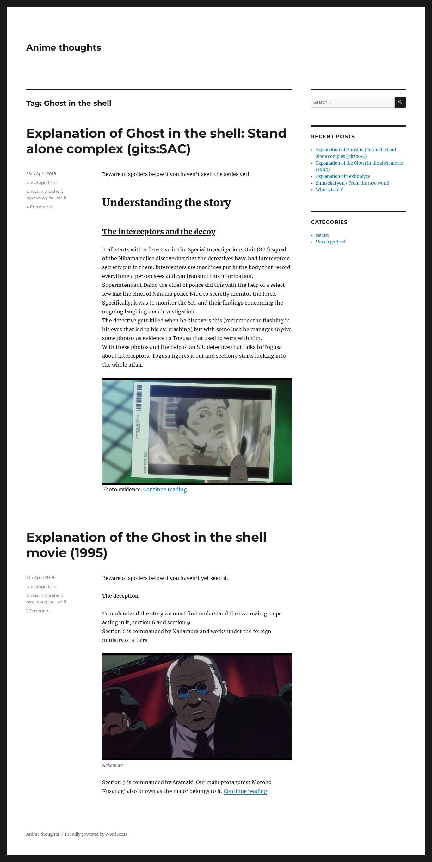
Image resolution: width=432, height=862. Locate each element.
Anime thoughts (63, 47)
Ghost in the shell (44, 191)
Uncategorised (41, 182)
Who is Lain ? (329, 189)
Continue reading (165, 489)
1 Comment (38, 610)
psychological (40, 197)
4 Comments (39, 206)
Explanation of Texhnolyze (343, 176)
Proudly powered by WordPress (96, 834)
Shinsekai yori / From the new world (352, 183)
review (322, 235)
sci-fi (61, 197)
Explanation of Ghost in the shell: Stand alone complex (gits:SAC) (156, 140)
